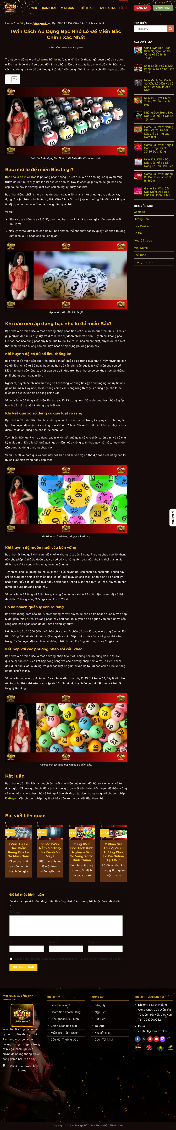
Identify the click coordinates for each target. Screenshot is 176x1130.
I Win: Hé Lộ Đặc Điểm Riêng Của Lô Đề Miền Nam (18, 850)
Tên (12, 942)
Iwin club (8, 1029)
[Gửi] (170, 28)
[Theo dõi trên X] (144, 1039)
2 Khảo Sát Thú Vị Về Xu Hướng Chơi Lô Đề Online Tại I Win (113, 852)
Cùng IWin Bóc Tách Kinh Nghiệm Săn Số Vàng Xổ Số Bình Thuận (81, 852)
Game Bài (49, 8)
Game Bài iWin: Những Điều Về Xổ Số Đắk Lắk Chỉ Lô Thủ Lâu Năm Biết (158, 132)
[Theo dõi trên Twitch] (162, 1039)
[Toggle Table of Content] (12, 79)
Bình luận (16, 912)
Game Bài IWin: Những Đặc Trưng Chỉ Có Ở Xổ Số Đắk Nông (158, 148)
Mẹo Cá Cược (143, 240)
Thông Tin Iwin (143, 262)
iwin (34, 8)
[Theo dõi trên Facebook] (138, 1039)
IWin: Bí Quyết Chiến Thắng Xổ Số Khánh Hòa (157, 101)
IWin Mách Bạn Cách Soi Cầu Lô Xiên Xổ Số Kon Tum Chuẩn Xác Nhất (158, 85)
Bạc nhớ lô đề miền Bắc (20, 177)
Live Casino (107, 8)
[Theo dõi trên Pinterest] (150, 1039)
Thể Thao (86, 8)
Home (9, 23)
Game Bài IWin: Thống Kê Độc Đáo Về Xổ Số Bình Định (158, 177)
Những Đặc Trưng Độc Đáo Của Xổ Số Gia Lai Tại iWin (159, 116)
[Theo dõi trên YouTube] (156, 1039)
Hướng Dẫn (38, 24)
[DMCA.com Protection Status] (22, 1068)
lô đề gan (11, 798)
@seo (80, 47)
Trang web (94, 942)
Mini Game (68, 8)
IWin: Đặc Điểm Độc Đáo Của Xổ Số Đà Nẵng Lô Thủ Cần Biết (158, 163)
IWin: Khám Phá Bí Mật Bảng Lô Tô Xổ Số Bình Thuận (159, 69)
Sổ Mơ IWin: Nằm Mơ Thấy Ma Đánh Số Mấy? (50, 850)
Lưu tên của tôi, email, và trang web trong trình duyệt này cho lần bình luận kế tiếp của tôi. (68, 958)
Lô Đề (123, 8)
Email (53, 942)
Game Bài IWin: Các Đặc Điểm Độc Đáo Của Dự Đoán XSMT (157, 192)
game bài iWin (50, 59)
